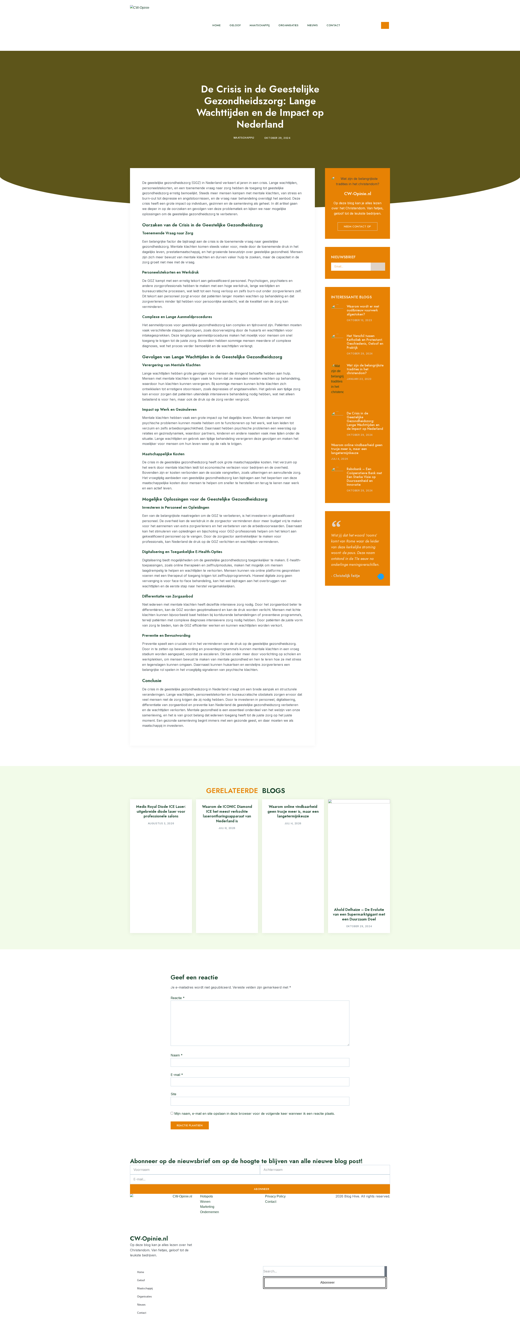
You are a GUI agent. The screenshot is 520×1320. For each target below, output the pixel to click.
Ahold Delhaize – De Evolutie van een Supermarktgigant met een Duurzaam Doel (359, 914)
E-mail (177, 1075)
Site (173, 1094)
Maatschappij (260, 25)
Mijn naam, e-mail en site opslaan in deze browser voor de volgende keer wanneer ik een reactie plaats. (254, 1113)
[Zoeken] (386, 1271)
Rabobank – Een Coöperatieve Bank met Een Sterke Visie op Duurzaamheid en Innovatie (364, 477)
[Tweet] (381, 577)
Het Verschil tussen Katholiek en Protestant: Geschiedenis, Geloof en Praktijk (365, 342)
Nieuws (312, 25)
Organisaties (288, 25)
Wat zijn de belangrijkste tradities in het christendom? (365, 369)
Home (216, 25)
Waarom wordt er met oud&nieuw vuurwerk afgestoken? (363, 310)
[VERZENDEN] (378, 267)
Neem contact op (357, 226)
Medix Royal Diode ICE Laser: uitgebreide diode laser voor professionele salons (161, 811)
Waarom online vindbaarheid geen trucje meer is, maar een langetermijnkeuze (356, 449)
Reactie (178, 998)
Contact (333, 25)
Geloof (235, 25)
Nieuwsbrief (343, 257)
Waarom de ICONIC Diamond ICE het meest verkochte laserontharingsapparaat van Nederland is (227, 814)
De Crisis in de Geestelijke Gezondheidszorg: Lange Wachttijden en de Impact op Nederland (365, 421)
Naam (177, 1055)
